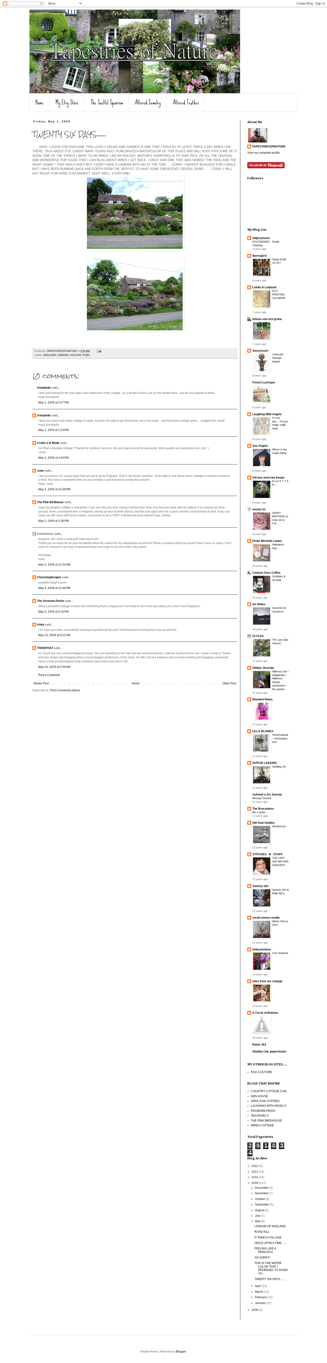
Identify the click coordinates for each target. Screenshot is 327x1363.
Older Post (229, 683)
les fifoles (258, 604)
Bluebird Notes (262, 699)
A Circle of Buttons (265, 1012)
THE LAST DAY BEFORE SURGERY (280, 861)
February (261, 1297)
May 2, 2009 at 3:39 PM (53, 521)
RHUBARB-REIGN (263, 1110)
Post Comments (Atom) (65, 690)
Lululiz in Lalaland (264, 287)
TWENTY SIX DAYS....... (269, 1279)
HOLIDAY (75, 355)
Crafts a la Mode (48, 443)
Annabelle (44, 387)
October (260, 1199)
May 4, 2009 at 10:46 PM (54, 588)
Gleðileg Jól (279, 766)
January (260, 1303)
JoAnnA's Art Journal (267, 794)
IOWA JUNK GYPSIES (265, 1101)
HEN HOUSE (259, 1096)
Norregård (259, 255)
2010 (255, 1177)
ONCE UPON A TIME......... (271, 1243)
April (258, 1286)
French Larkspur (263, 382)
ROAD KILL (262, 1231)
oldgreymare (261, 238)
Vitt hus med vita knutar (268, 477)
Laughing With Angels (267, 414)
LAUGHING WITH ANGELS (268, 1105)
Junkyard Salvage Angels (277, 358)
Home (39, 102)
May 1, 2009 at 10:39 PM (54, 489)
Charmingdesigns (49, 577)
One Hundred (280, 953)
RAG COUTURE (261, 1072)
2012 (255, 1166)
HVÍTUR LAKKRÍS (264, 763)
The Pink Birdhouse (50, 502)
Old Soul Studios (263, 822)
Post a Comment (49, 675)
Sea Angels (260, 445)
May (258, 1221)
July (258, 1215)
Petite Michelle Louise (267, 541)
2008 (255, 1310)
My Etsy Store (67, 102)
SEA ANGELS (260, 1115)
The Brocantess (263, 808)
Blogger (181, 1351)
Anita (40, 624)
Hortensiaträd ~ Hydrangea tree (280, 738)
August (260, 1210)
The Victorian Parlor (50, 601)
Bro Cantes (258, 812)
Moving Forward (261, 798)
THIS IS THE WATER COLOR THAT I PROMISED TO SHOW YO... (271, 1268)
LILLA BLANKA (262, 731)
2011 (255, 1171)
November (262, 1193)
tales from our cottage (267, 981)
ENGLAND (49, 355)
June (40, 470)
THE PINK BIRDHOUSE (266, 1120)
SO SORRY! (262, 1257)
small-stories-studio (266, 917)
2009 (255, 1183)
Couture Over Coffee (266, 572)
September (262, 1204)
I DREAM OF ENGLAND (270, 1226)
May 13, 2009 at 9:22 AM (54, 635)
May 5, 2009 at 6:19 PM (53, 611)
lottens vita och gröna (267, 319)
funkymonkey (261, 949)
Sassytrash (260, 350)
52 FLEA (258, 636)
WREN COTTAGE (262, 1125)
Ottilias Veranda (263, 668)
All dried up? (279, 826)
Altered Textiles (186, 102)
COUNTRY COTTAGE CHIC (269, 1091)
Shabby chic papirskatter (269, 1051)
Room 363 (259, 1044)
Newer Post (41, 683)
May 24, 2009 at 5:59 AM (54, 667)
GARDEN (63, 355)
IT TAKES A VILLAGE (268, 1237)
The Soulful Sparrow (106, 102)
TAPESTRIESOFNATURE (269, 146)
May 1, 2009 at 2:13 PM (53, 430)
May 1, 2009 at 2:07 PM (53, 402)
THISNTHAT (45, 648)
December (262, 1187)
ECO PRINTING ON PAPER (278, 294)
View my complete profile (263, 152)
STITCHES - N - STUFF (267, 854)
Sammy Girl (260, 886)
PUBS (86, 355)
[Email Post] (99, 350)
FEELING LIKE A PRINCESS (265, 1250)
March (259, 1291)
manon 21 (259, 509)
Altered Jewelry (148, 102)
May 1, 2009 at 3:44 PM (53, 457)
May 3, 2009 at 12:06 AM (54, 564)
